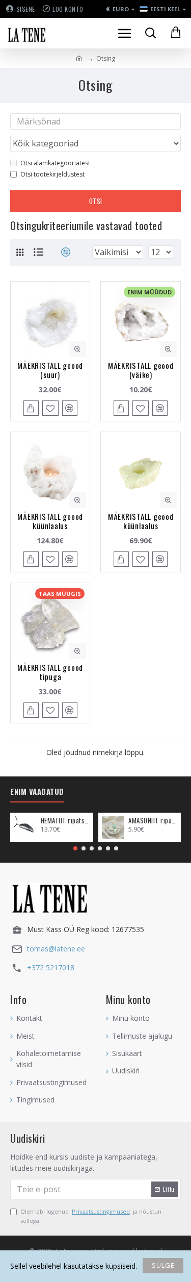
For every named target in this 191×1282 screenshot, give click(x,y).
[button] (75, 848)
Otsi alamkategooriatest (55, 163)
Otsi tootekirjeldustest (52, 174)
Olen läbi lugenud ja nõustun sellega (90, 1216)
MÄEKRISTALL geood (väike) (141, 370)
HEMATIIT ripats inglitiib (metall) (65, 820)
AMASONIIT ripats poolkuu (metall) (152, 820)
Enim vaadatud (37, 792)
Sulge (163, 1265)
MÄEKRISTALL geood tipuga (50, 672)
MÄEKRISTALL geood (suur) (50, 370)
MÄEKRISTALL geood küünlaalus (50, 521)
